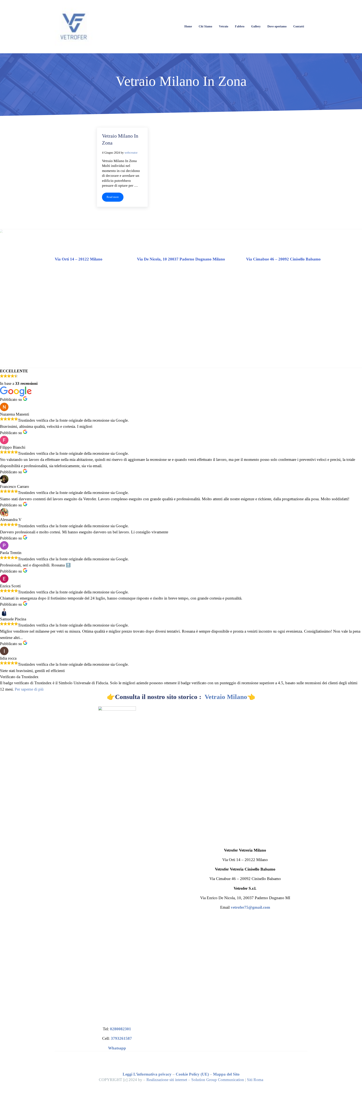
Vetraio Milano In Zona (120, 139)
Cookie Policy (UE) (192, 1074)
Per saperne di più (29, 689)
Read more (115, 198)
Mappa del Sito (226, 1074)
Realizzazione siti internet (166, 1079)
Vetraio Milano (226, 696)
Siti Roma (255, 1079)
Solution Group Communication (217, 1079)
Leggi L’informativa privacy (147, 1074)
